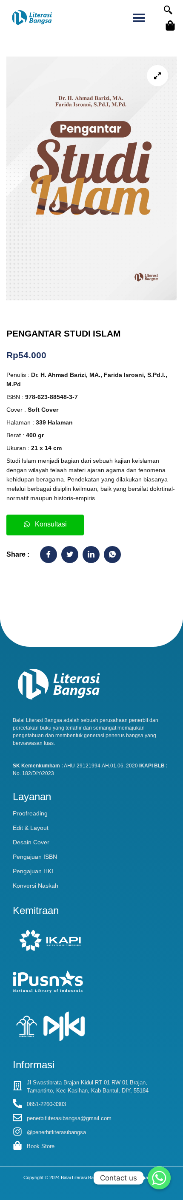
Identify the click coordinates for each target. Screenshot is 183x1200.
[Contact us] (159, 1177)
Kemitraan (36, 910)
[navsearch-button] (168, 10)
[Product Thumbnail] (157, 75)
